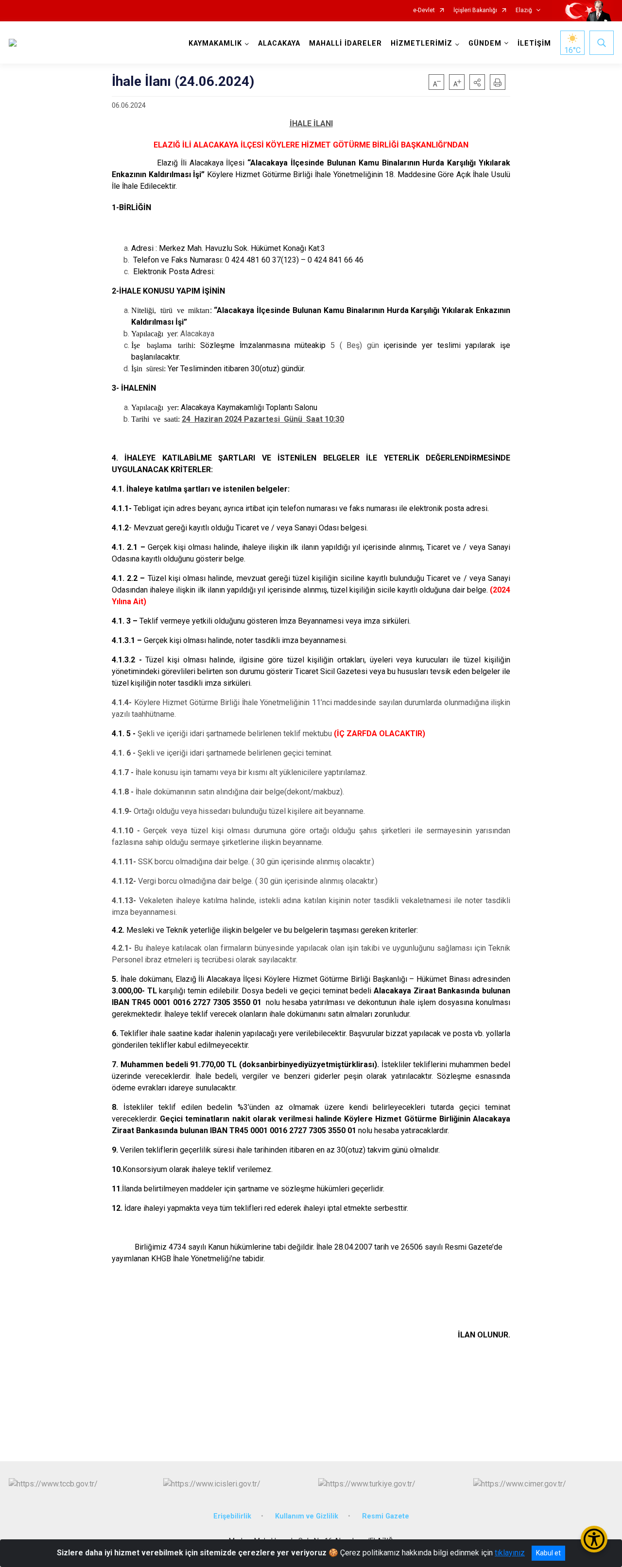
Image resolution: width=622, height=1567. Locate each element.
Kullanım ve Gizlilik (306, 1516)
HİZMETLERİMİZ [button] (421, 43)
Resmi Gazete (385, 1516)
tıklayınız (510, 1552)
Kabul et (548, 1553)
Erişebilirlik (232, 1516)
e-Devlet (424, 10)
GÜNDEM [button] (484, 43)
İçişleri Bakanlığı (475, 10)
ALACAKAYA (279, 43)
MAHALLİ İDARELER (345, 43)
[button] (477, 82)
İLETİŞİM (534, 43)
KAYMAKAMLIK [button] (215, 43)
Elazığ (524, 10)
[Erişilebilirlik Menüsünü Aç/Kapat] (594, 1539)
